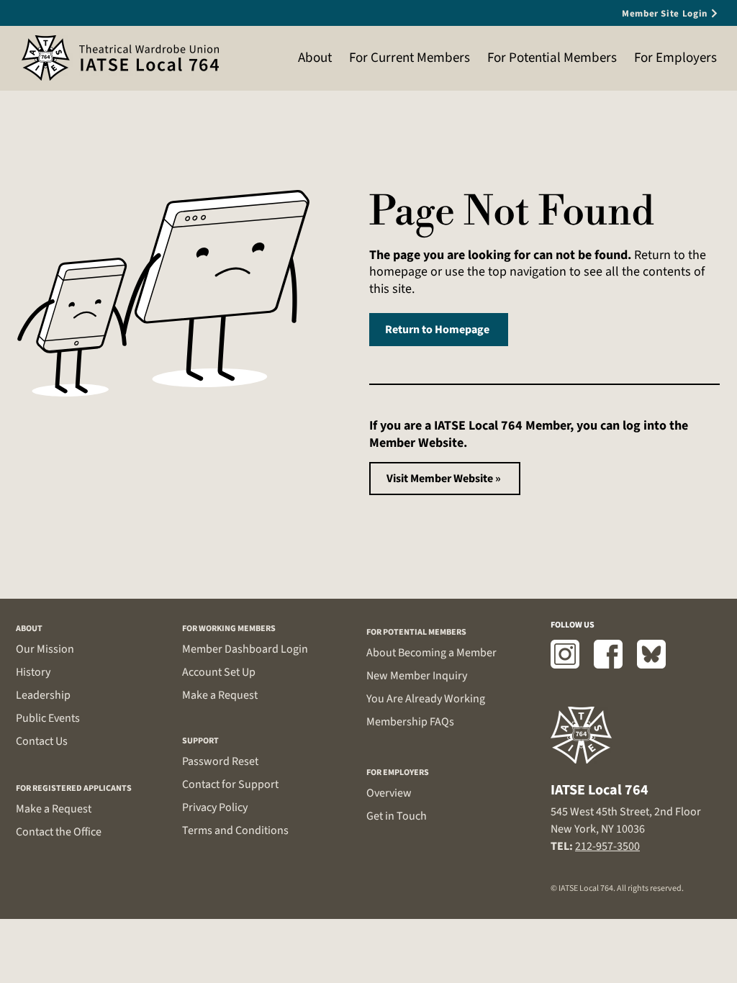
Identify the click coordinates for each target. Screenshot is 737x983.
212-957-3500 (607, 846)
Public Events (48, 718)
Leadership (43, 695)
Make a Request (53, 809)
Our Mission (45, 649)
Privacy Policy (215, 807)
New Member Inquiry (416, 676)
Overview (389, 793)
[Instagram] (565, 654)
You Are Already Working (425, 699)
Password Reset (220, 761)
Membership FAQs (410, 722)
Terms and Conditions (235, 830)
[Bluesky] (651, 654)
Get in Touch (396, 816)
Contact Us (42, 741)
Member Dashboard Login (245, 649)
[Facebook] (608, 654)
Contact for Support (230, 784)
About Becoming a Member (431, 653)
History (33, 672)
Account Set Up (219, 672)
